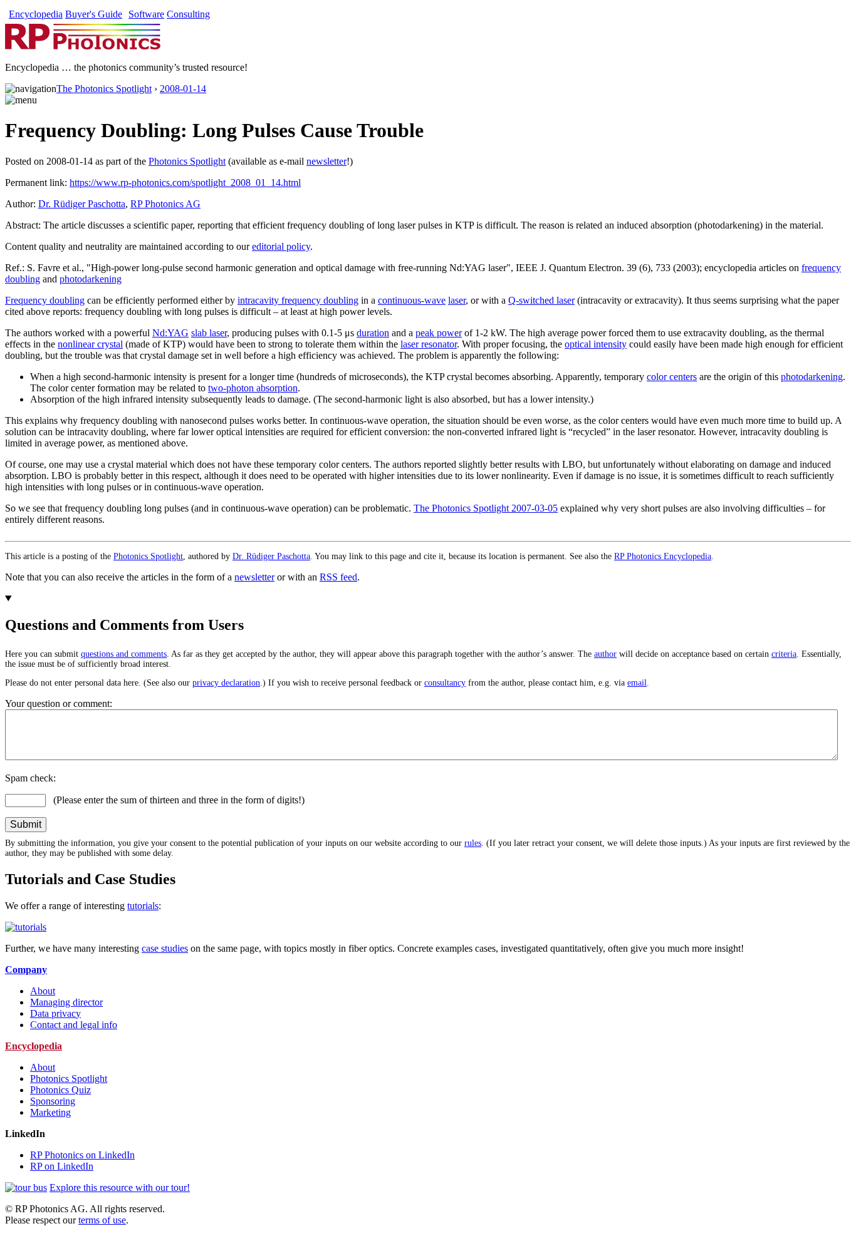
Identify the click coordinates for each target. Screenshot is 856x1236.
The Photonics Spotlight (104, 88)
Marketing (50, 1112)
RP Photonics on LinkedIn (82, 1155)
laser (457, 300)
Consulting (188, 14)
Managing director (66, 1002)
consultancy (445, 683)
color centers (672, 376)
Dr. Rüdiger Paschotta (81, 203)
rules (472, 843)
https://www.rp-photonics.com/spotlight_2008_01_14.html (185, 182)
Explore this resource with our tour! (120, 1187)
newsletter (326, 161)
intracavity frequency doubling (297, 300)
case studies (165, 948)
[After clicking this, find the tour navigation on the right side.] (26, 1187)
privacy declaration (226, 683)
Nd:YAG (170, 332)
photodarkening (91, 279)
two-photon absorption (253, 388)
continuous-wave (412, 300)
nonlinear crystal (90, 344)
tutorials (143, 905)
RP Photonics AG (165, 203)
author (605, 654)
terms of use (102, 1220)
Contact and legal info (73, 1024)
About (42, 991)
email (637, 683)
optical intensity (596, 344)
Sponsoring (52, 1101)
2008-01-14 (183, 88)
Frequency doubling (45, 300)
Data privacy (55, 1013)
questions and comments (124, 654)
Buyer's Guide (93, 14)
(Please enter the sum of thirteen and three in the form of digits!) (175, 800)
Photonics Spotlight (187, 161)
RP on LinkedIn (61, 1166)
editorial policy (281, 246)
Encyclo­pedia (36, 14)
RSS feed (338, 577)
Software (146, 14)
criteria (783, 654)
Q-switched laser (541, 300)
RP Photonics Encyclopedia (662, 556)
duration (373, 332)
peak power (438, 332)
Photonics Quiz (60, 1089)
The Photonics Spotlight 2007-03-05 (486, 508)
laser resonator (428, 344)
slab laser (209, 332)
